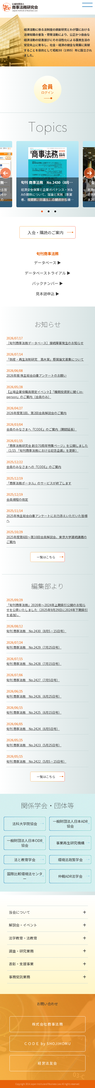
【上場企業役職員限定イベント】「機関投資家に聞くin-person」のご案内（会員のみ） (44, 394)
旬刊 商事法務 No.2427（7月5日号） (33, 680)
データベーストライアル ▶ (47, 273)
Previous (5, 173)
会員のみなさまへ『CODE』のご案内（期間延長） (41, 429)
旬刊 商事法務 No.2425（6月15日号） (33, 712)
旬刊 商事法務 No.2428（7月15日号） (33, 663)
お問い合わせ (47, 1003)
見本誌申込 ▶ (47, 293)
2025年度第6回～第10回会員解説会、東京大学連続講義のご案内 (46, 539)
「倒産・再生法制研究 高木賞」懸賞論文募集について (45, 359)
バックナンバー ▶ (47, 283)
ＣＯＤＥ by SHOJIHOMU (47, 1043)
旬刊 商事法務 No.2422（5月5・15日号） (36, 761)
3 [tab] (68, 209)
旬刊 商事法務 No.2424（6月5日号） (33, 729)
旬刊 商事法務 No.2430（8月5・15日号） (36, 631)
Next (89, 173)
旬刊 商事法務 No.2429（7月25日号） (33, 647)
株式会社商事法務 (47, 1024)
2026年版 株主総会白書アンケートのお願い (36, 375)
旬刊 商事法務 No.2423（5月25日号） (33, 745)
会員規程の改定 (17, 499)
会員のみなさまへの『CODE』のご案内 (33, 467)
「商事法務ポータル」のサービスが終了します (38, 483)
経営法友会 (47, 1063)
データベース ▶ (47, 262)
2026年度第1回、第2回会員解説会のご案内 (36, 413)
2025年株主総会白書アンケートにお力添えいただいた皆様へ (46, 518)
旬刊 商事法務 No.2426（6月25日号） (33, 696)
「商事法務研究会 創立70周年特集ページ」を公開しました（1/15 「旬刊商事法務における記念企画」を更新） (47, 448)
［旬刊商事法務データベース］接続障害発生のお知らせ (45, 343)
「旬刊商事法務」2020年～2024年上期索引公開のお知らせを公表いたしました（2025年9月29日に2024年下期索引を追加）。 (47, 610)
